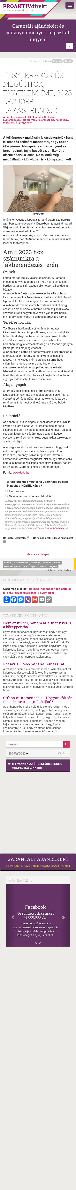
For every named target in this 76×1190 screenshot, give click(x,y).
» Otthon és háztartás (57, 570)
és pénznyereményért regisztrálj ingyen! (38, 862)
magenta (53, 566)
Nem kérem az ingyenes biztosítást (30, 496)
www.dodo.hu (21, 472)
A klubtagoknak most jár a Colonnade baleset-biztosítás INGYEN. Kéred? (38, 483)
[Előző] (11, 915)
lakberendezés (21, 562)
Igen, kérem (16, 491)
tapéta (33, 566)
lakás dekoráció (12, 566)
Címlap (62, 753)
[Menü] (69, 5)
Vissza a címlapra (38, 554)
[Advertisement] (38, 812)
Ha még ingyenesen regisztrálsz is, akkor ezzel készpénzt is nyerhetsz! (37, 591)
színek (57, 562)
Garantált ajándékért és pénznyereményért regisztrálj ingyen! (38, 32)
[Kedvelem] (28, 537)
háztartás (36, 562)
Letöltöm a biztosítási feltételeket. (50, 528)
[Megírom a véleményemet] (4, 541)
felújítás (47, 562)
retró (25, 566)
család (7, 562)
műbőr (43, 566)
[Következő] (65, 915)
